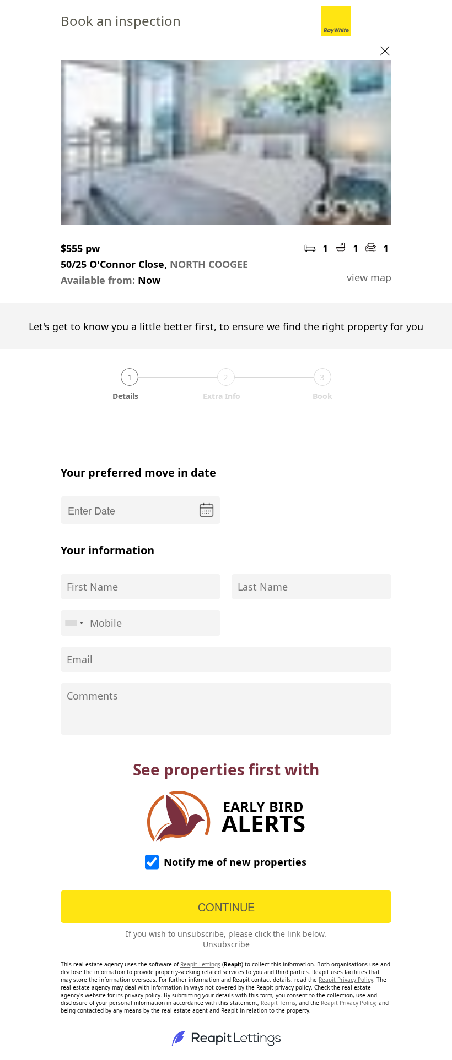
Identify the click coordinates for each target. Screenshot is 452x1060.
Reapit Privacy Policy (346, 979)
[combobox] (74, 623)
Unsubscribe (226, 944)
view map (369, 277)
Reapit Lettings (200, 964)
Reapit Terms (278, 1003)
